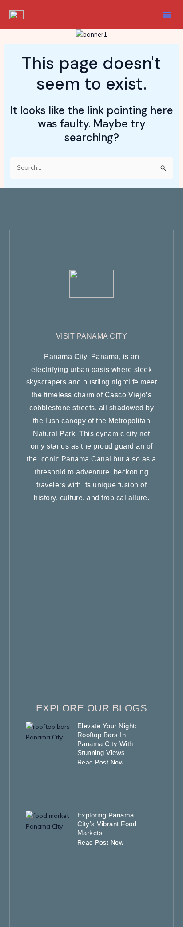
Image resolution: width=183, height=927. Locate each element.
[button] (167, 14)
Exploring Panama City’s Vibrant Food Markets (107, 824)
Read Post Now (100, 762)
